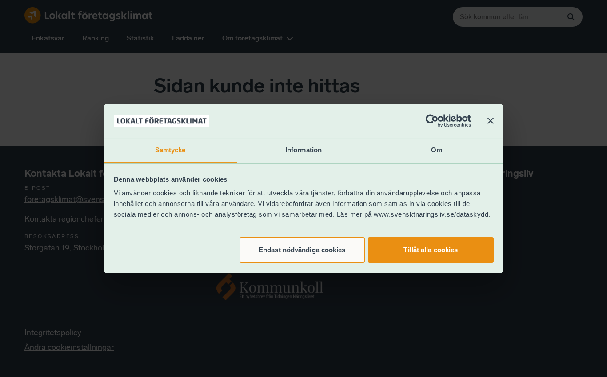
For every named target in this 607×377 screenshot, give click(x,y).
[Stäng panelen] (490, 121)
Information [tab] (303, 150)
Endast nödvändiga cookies (302, 250)
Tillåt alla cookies (430, 250)
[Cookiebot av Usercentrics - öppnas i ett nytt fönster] (432, 120)
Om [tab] (436, 150)
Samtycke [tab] (170, 150)
